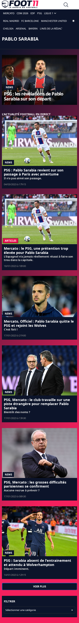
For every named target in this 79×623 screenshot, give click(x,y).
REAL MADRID (11, 20)
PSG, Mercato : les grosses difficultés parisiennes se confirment (35, 484)
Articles (10, 240)
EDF (32, 13)
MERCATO (8, 13)
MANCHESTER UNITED (54, 20)
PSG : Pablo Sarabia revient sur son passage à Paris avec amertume (33, 172)
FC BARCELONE (30, 20)
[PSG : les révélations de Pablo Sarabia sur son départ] (39, 80)
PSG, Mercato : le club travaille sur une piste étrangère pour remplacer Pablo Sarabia (37, 403)
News (9, 87)
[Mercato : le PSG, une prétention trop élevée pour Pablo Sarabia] (39, 219)
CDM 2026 (22, 13)
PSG (39, 13)
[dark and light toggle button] (73, 21)
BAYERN (33, 28)
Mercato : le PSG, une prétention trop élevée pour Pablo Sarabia (36, 250)
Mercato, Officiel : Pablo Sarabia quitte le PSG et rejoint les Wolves (39, 323)
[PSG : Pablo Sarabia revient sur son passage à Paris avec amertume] (39, 141)
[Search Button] (66, 5)
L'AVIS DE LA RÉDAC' (51, 28)
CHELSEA (8, 28)
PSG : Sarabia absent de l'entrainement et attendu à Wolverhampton (37, 562)
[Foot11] (20, 5)
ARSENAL (21, 28)
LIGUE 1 (48, 13)
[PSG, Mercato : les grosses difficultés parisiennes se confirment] (39, 453)
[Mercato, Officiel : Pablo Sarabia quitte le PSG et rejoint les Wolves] (39, 296)
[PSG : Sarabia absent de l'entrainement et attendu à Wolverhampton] (39, 531)
